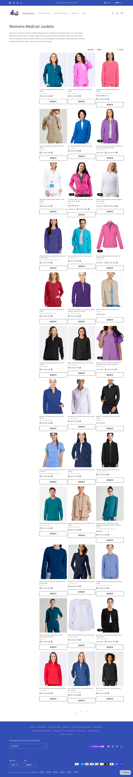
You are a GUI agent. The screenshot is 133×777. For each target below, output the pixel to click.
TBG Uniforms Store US (20, 772)
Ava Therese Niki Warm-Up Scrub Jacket (80, 146)
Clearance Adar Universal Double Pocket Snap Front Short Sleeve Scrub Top (108, 364)
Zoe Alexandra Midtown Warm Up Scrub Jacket (51, 364)
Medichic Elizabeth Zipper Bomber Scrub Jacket (51, 200)
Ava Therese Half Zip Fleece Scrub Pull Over (52, 688)
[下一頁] (87, 711)
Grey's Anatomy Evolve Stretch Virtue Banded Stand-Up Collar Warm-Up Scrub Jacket (108, 525)
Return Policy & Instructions (41, 731)
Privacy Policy (97, 727)
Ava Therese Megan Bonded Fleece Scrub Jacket (51, 90)
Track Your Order (66, 734)
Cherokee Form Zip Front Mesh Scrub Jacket (81, 416)
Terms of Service (93, 731)
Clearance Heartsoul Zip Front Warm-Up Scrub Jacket (108, 257)
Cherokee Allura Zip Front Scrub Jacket (80, 256)
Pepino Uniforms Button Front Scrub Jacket (81, 635)
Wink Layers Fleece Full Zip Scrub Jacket (108, 688)
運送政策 (62, 772)
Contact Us (66, 727)
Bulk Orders (42, 727)
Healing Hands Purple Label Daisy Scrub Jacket (51, 310)
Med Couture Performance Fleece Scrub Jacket (51, 417)
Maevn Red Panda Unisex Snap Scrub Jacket (52, 523)
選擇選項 (53, 102)
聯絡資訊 (69, 772)
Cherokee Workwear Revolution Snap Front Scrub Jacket (52, 257)
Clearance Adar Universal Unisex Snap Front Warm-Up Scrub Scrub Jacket (109, 147)
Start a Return (70, 731)
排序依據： (91, 50)
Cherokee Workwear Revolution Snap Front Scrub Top (52, 470)
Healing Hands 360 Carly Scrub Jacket (107, 470)
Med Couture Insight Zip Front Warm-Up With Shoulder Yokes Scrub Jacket (81, 310)
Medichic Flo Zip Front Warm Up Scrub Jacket (108, 417)
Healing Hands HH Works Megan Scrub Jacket (107, 90)
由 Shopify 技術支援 (31, 772)
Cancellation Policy (54, 727)
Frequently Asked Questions (81, 727)
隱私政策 (48, 772)
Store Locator (81, 731)
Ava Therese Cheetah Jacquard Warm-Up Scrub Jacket (80, 689)
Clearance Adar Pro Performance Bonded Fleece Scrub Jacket (80, 200)
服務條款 (55, 772)
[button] (29, 13)
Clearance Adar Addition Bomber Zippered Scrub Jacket (109, 200)
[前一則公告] (44, 3)
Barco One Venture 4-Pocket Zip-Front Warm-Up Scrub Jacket (51, 636)
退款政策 (41, 772)
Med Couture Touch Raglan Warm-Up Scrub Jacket (81, 470)
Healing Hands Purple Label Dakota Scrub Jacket (109, 582)
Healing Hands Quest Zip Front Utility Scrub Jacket (81, 524)
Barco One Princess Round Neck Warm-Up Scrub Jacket (52, 582)
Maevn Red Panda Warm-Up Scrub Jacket (80, 363)
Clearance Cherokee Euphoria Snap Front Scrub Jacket (108, 636)
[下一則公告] (88, 3)
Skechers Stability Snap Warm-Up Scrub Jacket (51, 147)
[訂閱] (44, 746)
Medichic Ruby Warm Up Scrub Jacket (107, 309)
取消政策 (76, 772)
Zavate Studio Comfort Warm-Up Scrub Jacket (80, 90)
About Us (33, 727)
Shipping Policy (58, 731)
